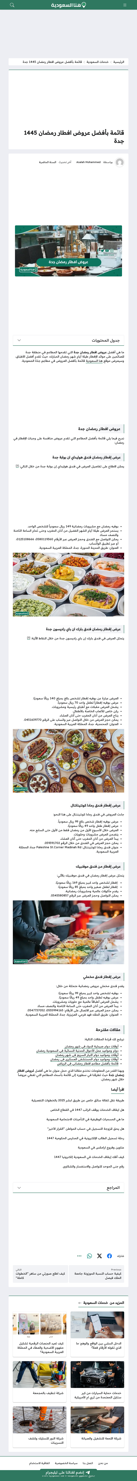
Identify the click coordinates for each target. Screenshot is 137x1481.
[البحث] (12, 5)
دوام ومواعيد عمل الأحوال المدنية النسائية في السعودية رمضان (77, 1050)
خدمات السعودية (98, 62)
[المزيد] (79, 1256)
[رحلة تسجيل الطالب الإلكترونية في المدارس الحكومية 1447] (68, 1138)
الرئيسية (118, 62)
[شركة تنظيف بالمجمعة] (39, 1381)
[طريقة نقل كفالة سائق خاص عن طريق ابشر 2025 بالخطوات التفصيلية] (68, 1100)
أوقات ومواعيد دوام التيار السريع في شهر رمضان (86, 1055)
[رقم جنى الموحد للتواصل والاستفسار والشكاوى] (68, 1166)
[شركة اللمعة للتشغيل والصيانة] (97, 1427)
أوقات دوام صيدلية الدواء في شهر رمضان (91, 1046)
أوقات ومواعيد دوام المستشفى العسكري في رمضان (84, 1059)
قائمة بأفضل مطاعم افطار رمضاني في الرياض (87, 1063)
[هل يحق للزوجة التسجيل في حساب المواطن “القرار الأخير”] (68, 1129)
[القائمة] (124, 5)
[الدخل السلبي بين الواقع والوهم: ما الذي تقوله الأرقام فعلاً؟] (97, 1334)
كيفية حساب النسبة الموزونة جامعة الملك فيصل (97, 1276)
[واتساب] (89, 1256)
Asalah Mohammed (88, 162)
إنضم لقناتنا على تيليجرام (65, 1472)
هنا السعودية (94, 361)
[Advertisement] (68, 99)
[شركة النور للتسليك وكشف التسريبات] (39, 1427)
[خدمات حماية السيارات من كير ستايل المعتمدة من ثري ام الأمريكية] (97, 1381)
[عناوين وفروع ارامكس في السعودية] (68, 1147)
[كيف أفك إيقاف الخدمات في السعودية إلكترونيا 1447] (68, 1157)
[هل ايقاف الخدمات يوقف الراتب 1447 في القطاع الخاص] (68, 1110)
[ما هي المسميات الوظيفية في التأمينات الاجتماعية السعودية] (68, 1119)
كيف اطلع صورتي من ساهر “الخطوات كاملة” (40, 1276)
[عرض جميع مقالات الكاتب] (119, 162)
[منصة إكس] (99, 1256)
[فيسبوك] (109, 1256)
